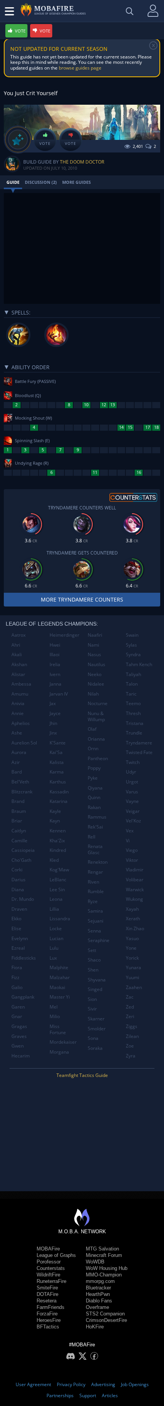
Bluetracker (98, 1288)
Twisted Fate (139, 752)
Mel (54, 1007)
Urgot (132, 781)
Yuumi (132, 977)
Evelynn (19, 938)
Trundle (134, 733)
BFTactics (48, 1327)
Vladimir (134, 869)
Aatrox (18, 635)
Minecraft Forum (104, 1255)
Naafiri (95, 635)
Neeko (94, 674)
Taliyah (133, 674)
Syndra (133, 654)
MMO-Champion (104, 1275)
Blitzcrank (21, 791)
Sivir (92, 1008)
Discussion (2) (41, 182)
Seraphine (98, 940)
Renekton (98, 862)
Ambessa (21, 684)
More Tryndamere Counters (82, 599)
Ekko (16, 918)
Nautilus (96, 664)
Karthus (58, 781)
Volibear (134, 879)
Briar (16, 820)
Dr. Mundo (22, 899)
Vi (128, 840)
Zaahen (134, 987)
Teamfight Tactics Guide (82, 1075)
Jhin (53, 723)
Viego (132, 850)
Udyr (131, 772)
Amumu (19, 694)
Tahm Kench (139, 664)
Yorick (132, 958)
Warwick (135, 889)
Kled (54, 860)
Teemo (133, 703)
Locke (56, 928)
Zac (129, 997)
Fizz (15, 977)
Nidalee (96, 684)
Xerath (133, 918)
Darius (18, 879)
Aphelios (20, 723)
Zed (130, 1007)
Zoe (130, 1046)
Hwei (55, 645)
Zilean (132, 1036)
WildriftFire (48, 1275)
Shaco (94, 960)
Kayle (55, 811)
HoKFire (95, 1327)
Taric (131, 694)
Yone (131, 948)
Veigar (133, 811)
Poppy (94, 768)
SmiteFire (47, 1288)
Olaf (92, 729)
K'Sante (58, 742)
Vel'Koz (133, 820)
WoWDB (95, 1262)
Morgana (59, 1052)
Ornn (93, 748)
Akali (16, 654)
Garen (18, 1007)
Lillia (54, 909)
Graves (19, 1036)
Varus (132, 791)
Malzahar (60, 977)
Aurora (18, 752)
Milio (55, 1016)
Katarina (59, 801)
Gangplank (22, 997)
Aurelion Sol (24, 742)
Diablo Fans (99, 1301)
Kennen (58, 830)
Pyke (93, 778)
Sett (92, 950)
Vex (129, 830)
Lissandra (60, 918)
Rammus (97, 817)
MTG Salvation (102, 1249)
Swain (132, 635)
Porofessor (49, 1262)
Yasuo (132, 938)
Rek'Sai (95, 827)
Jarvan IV (59, 694)
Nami (93, 645)
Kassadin (59, 791)
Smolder (97, 1028)
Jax (53, 703)
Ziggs (131, 1026)
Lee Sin (57, 889)
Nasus (94, 654)
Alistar (18, 674)
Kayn (55, 820)
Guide (12, 182)
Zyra (130, 1055)
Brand (17, 801)
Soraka (95, 1048)
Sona (93, 1038)
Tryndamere (139, 742)
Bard (16, 772)
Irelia (55, 664)
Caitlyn (18, 830)
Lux (53, 958)
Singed (95, 989)
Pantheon (98, 758)
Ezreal (18, 948)
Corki (17, 869)
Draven (19, 909)
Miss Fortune (58, 1029)
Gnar (16, 1016)
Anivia (17, 703)
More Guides (76, 182)
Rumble (96, 891)
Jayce (55, 713)
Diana (17, 889)
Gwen (17, 1046)
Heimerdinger (64, 635)
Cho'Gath (21, 860)
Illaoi (54, 654)
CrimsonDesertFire (106, 1320)
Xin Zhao (135, 928)
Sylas (131, 645)
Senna (94, 931)
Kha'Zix (57, 840)
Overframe (97, 1307)
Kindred (58, 850)
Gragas (19, 1026)
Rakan (94, 807)
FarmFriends (50, 1307)
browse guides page (80, 68)
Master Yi (60, 997)
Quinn (94, 797)
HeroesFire (49, 1320)
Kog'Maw (59, 869)
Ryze (93, 901)
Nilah (93, 694)
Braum (18, 811)
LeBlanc (58, 879)
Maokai (57, 987)
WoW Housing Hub (106, 1268)
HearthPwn (98, 1294)
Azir (15, 762)
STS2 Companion (105, 1314)
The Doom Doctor (82, 162)
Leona (56, 899)
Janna (55, 684)
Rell (91, 837)
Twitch (133, 762)
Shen (93, 970)
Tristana (134, 723)
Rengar (95, 872)
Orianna (96, 739)
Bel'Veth (20, 781)
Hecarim (20, 1055)
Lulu (54, 948)
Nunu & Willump (96, 716)
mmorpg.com (100, 1281)
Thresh (133, 713)
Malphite (59, 967)
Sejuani (95, 921)
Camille (19, 840)
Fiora (16, 967)
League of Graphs (56, 1255)
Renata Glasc (95, 849)
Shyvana (97, 979)
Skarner (96, 1018)
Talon (132, 684)
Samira (95, 911)
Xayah (132, 909)
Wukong (134, 899)
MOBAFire (48, 1249)
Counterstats (51, 1268)
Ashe (16, 733)
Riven (93, 882)
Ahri (15, 645)
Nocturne (98, 703)
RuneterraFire (51, 1281)
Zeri (130, 1016)
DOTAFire (47, 1294)
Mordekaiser (63, 1042)
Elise (16, 928)
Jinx (53, 733)
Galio (17, 987)
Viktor (132, 860)
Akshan (19, 664)
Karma (57, 772)
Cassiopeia (23, 850)
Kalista (57, 762)
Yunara (133, 967)
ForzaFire (47, 1314)
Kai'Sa (56, 752)
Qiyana (95, 788)
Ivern (55, 674)
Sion (92, 999)
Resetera (46, 1301)
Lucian (56, 938)
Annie (17, 713)
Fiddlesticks (23, 958)
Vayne (132, 801)
